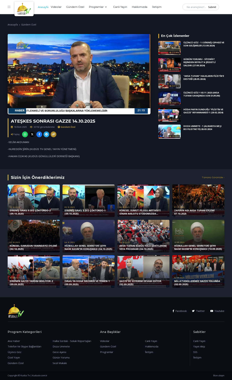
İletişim (157, 6)
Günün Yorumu (61, 357)
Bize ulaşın (218, 375)
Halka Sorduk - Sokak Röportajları (72, 341)
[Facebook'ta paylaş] (39, 134)
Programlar (96, 6)
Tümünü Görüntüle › (213, 177)
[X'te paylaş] (32, 134)
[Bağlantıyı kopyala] (53, 134)
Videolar (56, 6)
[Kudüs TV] (24, 7)
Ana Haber (14, 341)
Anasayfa (43, 7)
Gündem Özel (75, 6)
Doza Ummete (61, 346)
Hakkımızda (139, 6)
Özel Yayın (14, 357)
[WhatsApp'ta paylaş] (25, 134)
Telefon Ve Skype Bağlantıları (24, 346)
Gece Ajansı (59, 352)
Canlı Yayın (120, 6)
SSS (195, 352)
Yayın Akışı (199, 346)
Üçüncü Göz (14, 352)
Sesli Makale (60, 363)
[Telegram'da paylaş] (46, 134)
